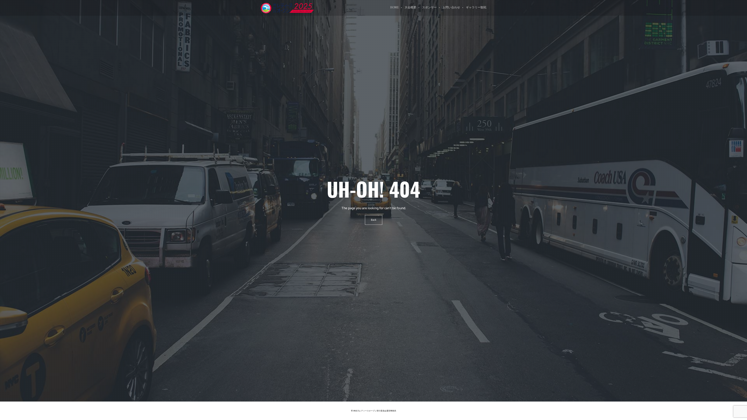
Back (373, 219)
